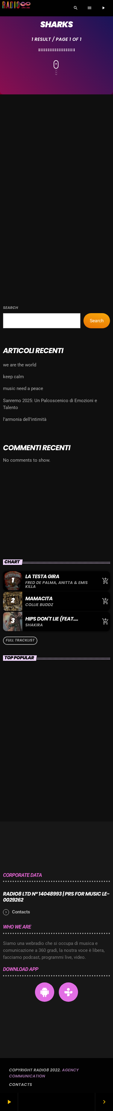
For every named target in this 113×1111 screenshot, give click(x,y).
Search (10, 307)
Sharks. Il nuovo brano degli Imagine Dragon (52, 221)
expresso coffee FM (37, 523)
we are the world (19, 365)
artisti (17, 206)
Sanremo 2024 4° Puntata (61, 757)
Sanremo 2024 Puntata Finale (66, 677)
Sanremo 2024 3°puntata (60, 704)
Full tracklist (20, 640)
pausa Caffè (22, 513)
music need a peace (23, 388)
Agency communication (44, 1073)
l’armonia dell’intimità (24, 419)
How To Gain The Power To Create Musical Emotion (62, 784)
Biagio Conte (45, 730)
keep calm (13, 376)
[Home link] (16, 8)
